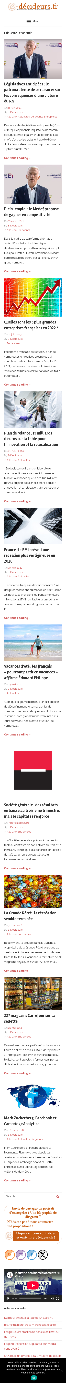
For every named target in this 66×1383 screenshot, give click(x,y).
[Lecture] (8, 1298)
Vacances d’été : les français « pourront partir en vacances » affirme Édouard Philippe (31, 672)
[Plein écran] (57, 1298)
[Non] (61, 1370)
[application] (33, 1285)
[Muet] (52, 1298)
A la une (12, 116)
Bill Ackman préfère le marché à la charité (30, 1324)
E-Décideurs (15, 112)
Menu (36, 21)
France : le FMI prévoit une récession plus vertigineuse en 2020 (29, 555)
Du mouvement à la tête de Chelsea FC (28, 1317)
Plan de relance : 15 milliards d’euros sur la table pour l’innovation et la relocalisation (31, 439)
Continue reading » (17, 158)
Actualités (24, 116)
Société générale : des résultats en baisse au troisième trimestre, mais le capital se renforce (32, 811)
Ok (33, 1378)
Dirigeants (37, 116)
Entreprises (50, 116)
